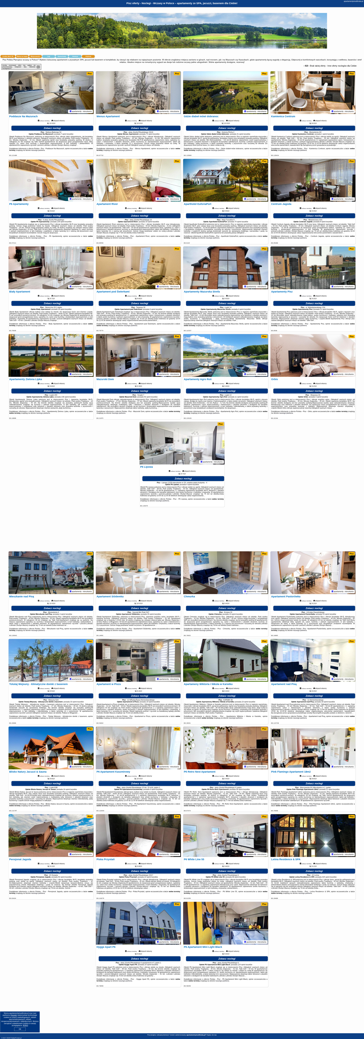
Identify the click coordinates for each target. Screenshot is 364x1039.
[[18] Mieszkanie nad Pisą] (51, 572)
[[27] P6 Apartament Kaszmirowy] (138, 748)
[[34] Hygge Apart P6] (138, 923)
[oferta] (70, 111)
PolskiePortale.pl (16, 1038)
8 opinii (323, 222)
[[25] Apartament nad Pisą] (312, 660)
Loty (48, 56)
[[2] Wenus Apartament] (138, 92)
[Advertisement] (182, 530)
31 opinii (240, 134)
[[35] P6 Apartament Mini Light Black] (225, 923)
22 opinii (147, 877)
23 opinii (245, 702)
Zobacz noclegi (52, 128)
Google (14, 1015)
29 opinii (150, 614)
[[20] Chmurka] (225, 572)
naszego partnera (38, 150)
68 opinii (235, 877)
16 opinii (66, 789)
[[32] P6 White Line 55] (225, 835)
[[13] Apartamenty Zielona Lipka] (51, 355)
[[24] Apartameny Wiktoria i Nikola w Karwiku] (225, 660)
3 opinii (62, 614)
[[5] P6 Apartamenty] (51, 180)
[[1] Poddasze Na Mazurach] (51, 92)
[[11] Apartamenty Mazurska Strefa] (225, 267)
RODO (25, 1025)
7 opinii (64, 134)
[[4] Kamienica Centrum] (312, 92)
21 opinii (323, 309)
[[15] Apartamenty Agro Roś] (225, 355)
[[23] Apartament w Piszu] (138, 660)
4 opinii (241, 309)
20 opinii (148, 965)
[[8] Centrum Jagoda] (312, 180)
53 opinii (326, 614)
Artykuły (88, 56)
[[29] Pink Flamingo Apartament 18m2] (312, 748)
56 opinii (147, 397)
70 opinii (238, 222)
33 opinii (148, 222)
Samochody (62, 56)
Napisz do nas (212, 1035)
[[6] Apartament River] (138, 180)
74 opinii (149, 134)
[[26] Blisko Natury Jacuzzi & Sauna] (51, 748)
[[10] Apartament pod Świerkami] (138, 267)
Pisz (90, 73)
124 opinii (241, 965)
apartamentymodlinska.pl (353, 1)
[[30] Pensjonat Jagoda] (51, 835)
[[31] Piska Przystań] (138, 835)
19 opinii (149, 702)
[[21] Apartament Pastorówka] (312, 572)
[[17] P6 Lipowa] (182, 443)
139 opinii (61, 222)
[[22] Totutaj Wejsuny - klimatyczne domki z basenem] (51, 660)
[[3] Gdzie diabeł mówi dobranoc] (225, 92)
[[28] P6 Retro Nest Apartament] (225, 748)
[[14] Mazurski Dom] (138, 355)
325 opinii (326, 877)
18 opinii (61, 309)
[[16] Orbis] (312, 355)
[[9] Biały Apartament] (51, 267)
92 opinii (61, 877)
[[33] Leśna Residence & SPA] (312, 835)
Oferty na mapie (22, 56)
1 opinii (324, 134)
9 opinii (152, 309)
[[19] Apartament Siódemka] (138, 572)
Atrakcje (75, 56)
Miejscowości (35, 56)
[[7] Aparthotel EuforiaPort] (225, 180)
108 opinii (65, 397)
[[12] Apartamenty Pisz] (312, 267)
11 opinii (238, 397)
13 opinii (232, 614)
